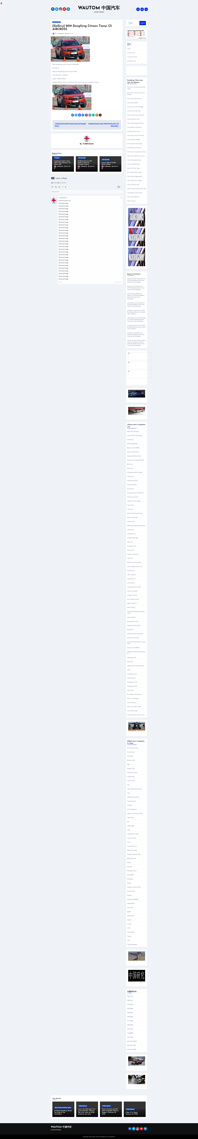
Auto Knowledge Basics (134, 160)
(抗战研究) (130, 1012)
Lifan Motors (131, 583)
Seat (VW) (130, 907)
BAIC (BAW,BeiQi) (132, 443)
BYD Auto (130, 464)
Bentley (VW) (131, 760)
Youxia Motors (131, 678)
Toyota (129, 936)
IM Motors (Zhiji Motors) (134, 562)
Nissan (129, 883)
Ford (128, 793)
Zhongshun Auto (132, 682)
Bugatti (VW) (131, 768)
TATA (128, 928)
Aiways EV (130, 439)
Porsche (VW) (131, 891)
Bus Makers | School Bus (134, 694)
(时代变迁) (130, 1004)
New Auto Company (133, 431)
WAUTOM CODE (131, 1045)
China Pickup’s (131, 702)
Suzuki (129, 924)
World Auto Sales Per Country (136, 156)
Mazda (129, 862)
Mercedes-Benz (132, 871)
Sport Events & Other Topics (63, 1107)
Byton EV (130, 468)
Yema (128, 670)
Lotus (129, 842)
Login (58, 182)
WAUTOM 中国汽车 (99, 8)
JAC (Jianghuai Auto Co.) (134, 566)
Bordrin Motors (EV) (133, 452)
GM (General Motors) (133, 797)
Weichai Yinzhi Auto (133, 638)
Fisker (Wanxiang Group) (134, 789)
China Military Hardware (134, 127)
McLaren (129, 866)
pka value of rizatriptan (134, 286)
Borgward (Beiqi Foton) (134, 456)
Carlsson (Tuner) (132, 772)
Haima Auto (130, 529)
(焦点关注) (130, 996)
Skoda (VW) (130, 916)
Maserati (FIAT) (131, 858)
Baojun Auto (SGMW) (133, 448)
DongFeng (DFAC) (132, 480)
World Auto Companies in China (136, 152)
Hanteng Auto (131, 534)
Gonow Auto (131, 521)
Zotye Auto (130, 690)
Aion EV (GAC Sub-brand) (134, 435)
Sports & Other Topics (133, 168)
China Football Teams (133, 164)
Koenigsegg (130, 825)
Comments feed (132, 57)
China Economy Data (133, 119)
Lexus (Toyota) (131, 838)
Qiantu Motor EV (132, 603)
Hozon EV (130, 542)
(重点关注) (130, 1000)
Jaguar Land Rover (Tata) (134, 813)
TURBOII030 (60, 33)
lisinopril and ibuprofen (134, 333)
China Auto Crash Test (134, 111)
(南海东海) (130, 1025)
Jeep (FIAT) (130, 817)
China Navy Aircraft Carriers (135, 135)
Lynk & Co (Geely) (132, 591)
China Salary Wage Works (134, 176)
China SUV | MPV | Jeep (134, 706)
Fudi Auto (130, 509)
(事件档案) (130, 1016)
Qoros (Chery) (131, 607)
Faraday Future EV (132, 497)
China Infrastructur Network (135, 115)
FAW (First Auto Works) (134, 501)
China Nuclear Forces (133, 131)
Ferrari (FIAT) (131, 780)
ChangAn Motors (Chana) (134, 472)
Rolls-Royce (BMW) (132, 899)
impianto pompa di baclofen (135, 278)
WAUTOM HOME (131, 1049)
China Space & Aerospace (134, 143)
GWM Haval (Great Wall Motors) (136, 525)
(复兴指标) (130, 1008)
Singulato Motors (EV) (133, 625)
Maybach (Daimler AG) (133, 854)
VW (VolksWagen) (132, 944)
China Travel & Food (133, 184)
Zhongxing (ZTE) (132, 686)
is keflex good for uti (133, 325)
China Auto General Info (134, 98)
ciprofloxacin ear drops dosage (136, 318)
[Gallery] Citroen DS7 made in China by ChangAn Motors (85, 162)
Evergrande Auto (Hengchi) (135, 493)
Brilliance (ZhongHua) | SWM (135, 460)
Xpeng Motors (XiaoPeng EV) (135, 665)
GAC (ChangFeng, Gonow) (135, 513)
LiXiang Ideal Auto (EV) (134, 587)
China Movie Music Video (134, 172)
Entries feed (131, 53)
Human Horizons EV (133, 554)
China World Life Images (134, 180)
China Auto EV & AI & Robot (135, 107)
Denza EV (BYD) (132, 484)
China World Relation (133, 197)
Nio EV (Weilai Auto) (133, 599)
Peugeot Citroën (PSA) (134, 887)
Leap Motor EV (131, 579)
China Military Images (133, 139)
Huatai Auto (130, 550)
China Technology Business (135, 123)
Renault (129, 895)
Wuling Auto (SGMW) (133, 647)
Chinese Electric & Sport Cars (136, 715)
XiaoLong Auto (131, 657)
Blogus (104, 1136)
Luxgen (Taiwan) (132, 595)
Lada (128, 830)
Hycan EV (130, 558)
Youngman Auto (132, 674)
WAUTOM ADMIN (132, 1041)
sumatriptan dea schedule (135, 303)
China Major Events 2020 (134, 193)
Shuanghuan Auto (132, 621)
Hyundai (129, 805)
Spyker (129, 911)
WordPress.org (131, 61)
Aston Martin (131, 752)
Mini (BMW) (130, 875)
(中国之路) (130, 1029)
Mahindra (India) (132, 850)
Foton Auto (130, 505)
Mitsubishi (130, 879)
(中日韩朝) (130, 1021)
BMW (128, 764)
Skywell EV (130, 629)
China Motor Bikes (132, 711)
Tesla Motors (131, 932)
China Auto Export (132, 102)
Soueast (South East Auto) (135, 633)
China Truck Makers (133, 698)
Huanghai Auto (131, 546)
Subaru (129, 920)
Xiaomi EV (130, 661)
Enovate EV (130, 488)
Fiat (128, 785)
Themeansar (111, 1136)
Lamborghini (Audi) (133, 834)
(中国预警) (130, 1033)
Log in (129, 48)
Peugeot (57, 158)
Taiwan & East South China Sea (136, 188)
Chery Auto (130, 476)
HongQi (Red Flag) (132, 538)
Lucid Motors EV (132, 846)
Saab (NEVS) (131, 903)
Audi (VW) (130, 756)
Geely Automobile (132, 517)
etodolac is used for (133, 310)
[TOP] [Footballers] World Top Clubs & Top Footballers (135, 297)
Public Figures (131, 201)
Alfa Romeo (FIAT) (132, 748)
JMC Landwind (131, 574)
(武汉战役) (130, 1037)
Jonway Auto (131, 570)
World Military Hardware (134, 147)
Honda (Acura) (131, 801)
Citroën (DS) (56, 22)
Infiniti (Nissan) (131, 809)
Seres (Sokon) (131, 617)
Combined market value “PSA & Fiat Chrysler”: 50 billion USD (62, 162)
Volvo (128, 940)
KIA (128, 821)
